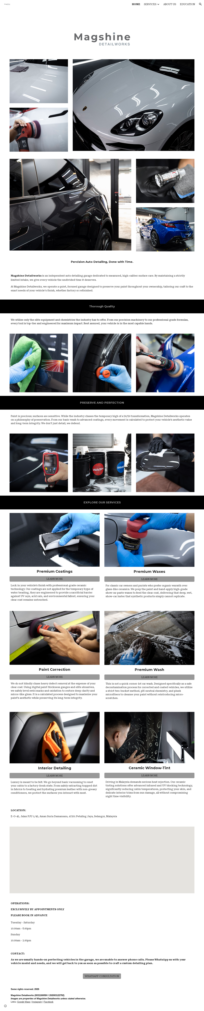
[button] (200, 4)
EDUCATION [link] (187, 4)
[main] (102, 262)
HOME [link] (136, 4)
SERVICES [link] (150, 4)
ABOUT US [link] (169, 4)
